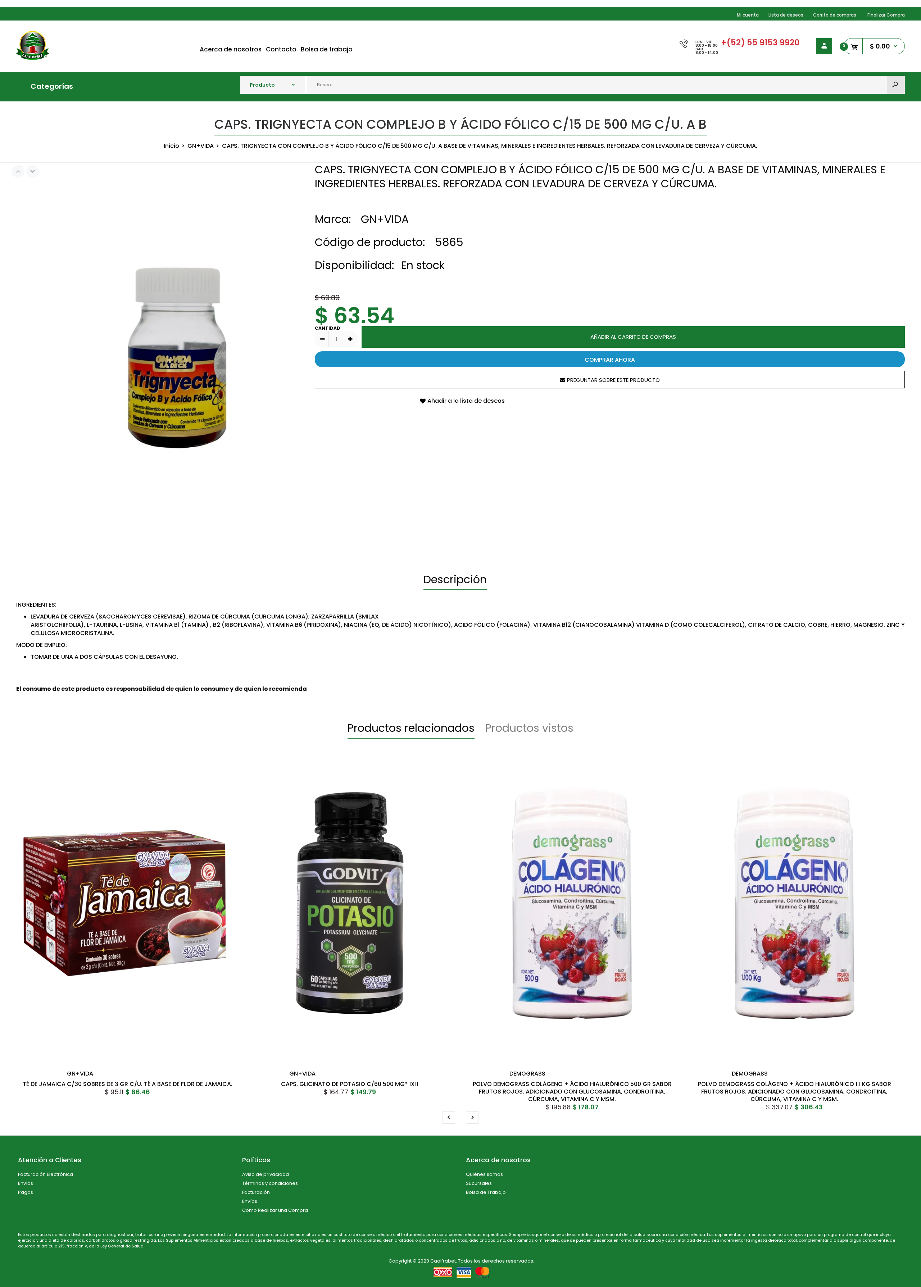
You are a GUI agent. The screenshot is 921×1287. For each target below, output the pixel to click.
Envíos (25, 1183)
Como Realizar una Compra (275, 1210)
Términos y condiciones (270, 1183)
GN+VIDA (385, 219)
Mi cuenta (748, 15)
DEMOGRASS (527, 1073)
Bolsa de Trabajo (486, 1192)
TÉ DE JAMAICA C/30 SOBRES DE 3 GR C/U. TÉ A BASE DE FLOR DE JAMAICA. (127, 1084)
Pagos (25, 1192)
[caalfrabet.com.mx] (32, 58)
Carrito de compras (834, 15)
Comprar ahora (610, 360)
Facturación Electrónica (45, 1174)
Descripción (455, 579)
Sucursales (479, 1183)
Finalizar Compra (886, 15)
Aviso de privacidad (265, 1174)
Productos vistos (529, 728)
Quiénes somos (484, 1174)
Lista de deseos (785, 15)
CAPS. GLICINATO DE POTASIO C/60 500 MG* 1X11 (349, 1084)
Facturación (256, 1192)
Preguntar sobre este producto (613, 380)
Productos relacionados (411, 728)
